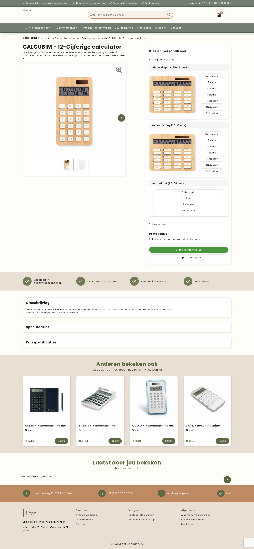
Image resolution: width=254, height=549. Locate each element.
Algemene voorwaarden (196, 514)
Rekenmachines (91, 38)
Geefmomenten (67, 27)
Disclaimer (187, 524)
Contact (81, 524)
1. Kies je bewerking (161, 59)
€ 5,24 (83, 441)
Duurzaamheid (84, 519)
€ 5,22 (30, 441)
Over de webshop (86, 514)
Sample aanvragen (189, 257)
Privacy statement (192, 519)
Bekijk (61, 441)
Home (43, 38)
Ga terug (31, 37)
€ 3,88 (190, 441)
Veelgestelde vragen (141, 514)
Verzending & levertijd (142, 519)
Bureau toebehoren (67, 38)
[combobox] (127, 15)
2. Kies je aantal (159, 224)
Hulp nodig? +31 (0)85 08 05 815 (210, 3)
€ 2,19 (136, 441)
